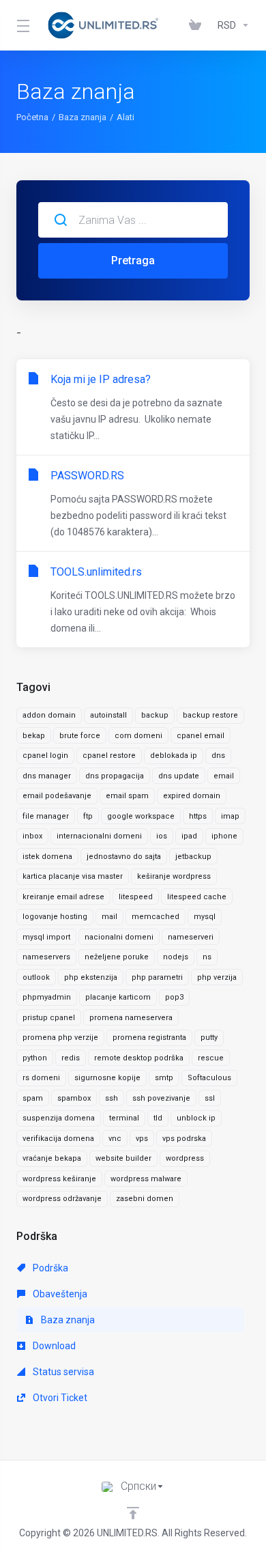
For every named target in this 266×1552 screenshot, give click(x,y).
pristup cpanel (49, 1017)
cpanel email (200, 735)
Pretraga (133, 260)
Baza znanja (82, 117)
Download (53, 1345)
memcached (155, 916)
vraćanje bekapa (52, 1158)
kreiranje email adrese (63, 896)
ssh (111, 1098)
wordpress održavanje (62, 1198)
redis (70, 1058)
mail (109, 916)
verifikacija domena (58, 1138)
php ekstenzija (90, 977)
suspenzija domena (59, 1118)
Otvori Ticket (59, 1397)
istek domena (47, 856)
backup (154, 715)
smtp (164, 1077)
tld (157, 1118)
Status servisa (62, 1371)
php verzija (217, 977)
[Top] (133, 1513)
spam (33, 1098)
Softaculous (209, 1077)
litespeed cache (196, 896)
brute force (79, 735)
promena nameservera (131, 1017)
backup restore (210, 715)
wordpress (185, 1158)
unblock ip (196, 1118)
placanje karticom (118, 997)
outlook (36, 977)
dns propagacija (114, 776)
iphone (224, 836)
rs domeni (41, 1077)
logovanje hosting (55, 916)
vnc (114, 1138)
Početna (32, 117)
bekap (34, 735)
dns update (178, 776)
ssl (210, 1098)
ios (161, 836)
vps (142, 1138)
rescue (211, 1058)
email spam (127, 795)
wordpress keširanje (59, 1178)
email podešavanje (57, 795)
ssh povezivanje (161, 1098)
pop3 (174, 997)
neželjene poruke (117, 957)
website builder (123, 1158)
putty (209, 1037)
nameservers (46, 957)
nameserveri (190, 937)
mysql (205, 916)
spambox (74, 1098)
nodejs (175, 957)
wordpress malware (145, 1178)
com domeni (138, 735)
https (198, 816)
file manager (46, 816)
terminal (124, 1118)
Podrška (49, 1267)
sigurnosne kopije (107, 1077)
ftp (88, 816)
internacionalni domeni (99, 836)
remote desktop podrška (138, 1058)
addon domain (49, 715)
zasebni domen (144, 1198)
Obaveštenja (59, 1293)
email (223, 776)
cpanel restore (109, 755)
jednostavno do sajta (124, 856)
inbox (32, 836)
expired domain (191, 795)
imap (230, 816)
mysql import (46, 937)
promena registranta (149, 1037)
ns (207, 957)
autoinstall (108, 715)
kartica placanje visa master (73, 876)
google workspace (141, 816)
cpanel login (45, 755)
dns (218, 755)
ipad (189, 836)
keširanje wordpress (174, 876)
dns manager (47, 776)
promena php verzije (60, 1037)
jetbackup (193, 856)
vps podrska (184, 1138)
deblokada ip (173, 755)
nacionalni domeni (119, 937)
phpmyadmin (47, 997)
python (35, 1058)
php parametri (157, 977)
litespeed (136, 896)
